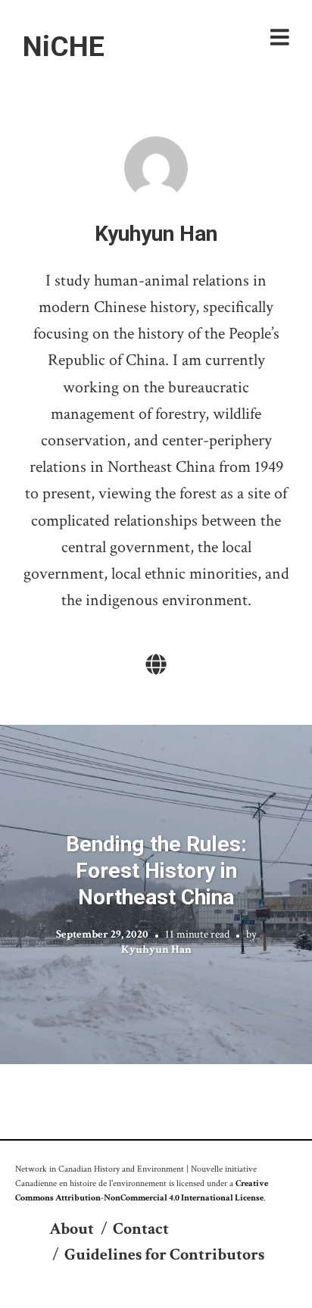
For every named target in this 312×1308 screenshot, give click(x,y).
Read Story (156, 894)
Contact (141, 1229)
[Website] (156, 665)
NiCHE (64, 46)
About (71, 1229)
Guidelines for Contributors (164, 1255)
